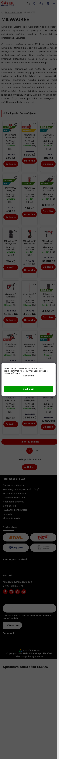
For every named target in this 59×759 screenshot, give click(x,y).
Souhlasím (28, 388)
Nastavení (28, 375)
